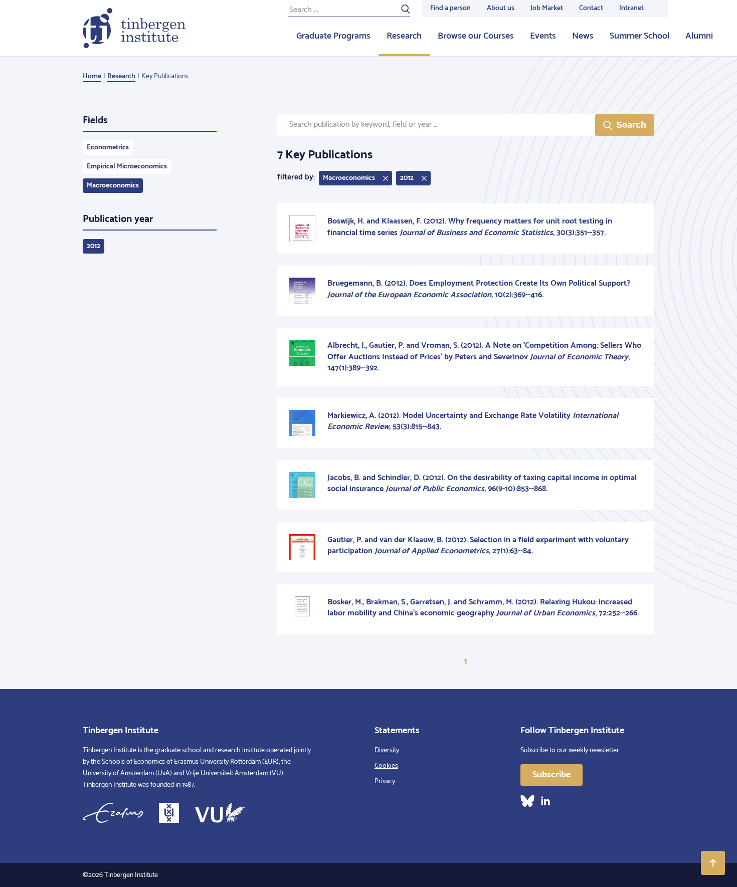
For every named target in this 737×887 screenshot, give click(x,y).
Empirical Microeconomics (127, 166)
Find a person (450, 8)
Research (404, 36)
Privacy (385, 781)
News (583, 36)
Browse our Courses (476, 36)
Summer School (639, 36)
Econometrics (108, 147)
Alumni (699, 36)
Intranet (631, 8)
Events (543, 36)
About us (500, 8)
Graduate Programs (333, 36)
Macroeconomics (113, 185)
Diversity (387, 750)
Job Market (546, 8)
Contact (591, 8)
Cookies (386, 766)
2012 (93, 246)
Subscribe (551, 774)
